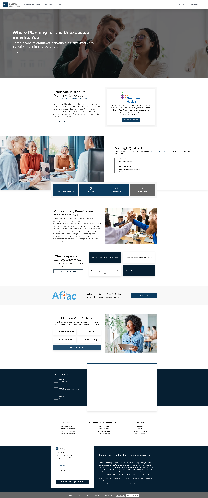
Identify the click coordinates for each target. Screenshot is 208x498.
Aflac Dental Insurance (68, 431)
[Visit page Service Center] (77, 347)
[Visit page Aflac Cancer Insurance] (91, 190)
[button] (22, 53)
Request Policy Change (140, 431)
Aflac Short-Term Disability (127, 164)
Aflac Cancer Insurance (126, 161)
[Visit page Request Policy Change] (89, 340)
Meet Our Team (104, 428)
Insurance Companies (104, 431)
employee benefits (158, 151)
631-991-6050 (62, 465)
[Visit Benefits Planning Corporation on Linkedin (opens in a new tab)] (57, 475)
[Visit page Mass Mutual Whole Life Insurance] (116, 190)
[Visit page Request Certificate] (64, 340)
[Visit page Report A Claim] (64, 332)
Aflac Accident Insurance (126, 159)
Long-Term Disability (125, 166)
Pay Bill (140, 428)
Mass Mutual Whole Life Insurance (129, 169)
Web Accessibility (140, 433)
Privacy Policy (103, 481)
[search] (204, 5)
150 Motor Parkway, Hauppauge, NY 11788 (71, 99)
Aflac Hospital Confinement (68, 433)
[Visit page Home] (12, 4)
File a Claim (140, 426)
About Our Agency (104, 426)
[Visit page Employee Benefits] (142, 190)
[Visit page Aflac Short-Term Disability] (65, 190)
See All (121, 172)
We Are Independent (104, 433)
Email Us (61, 468)
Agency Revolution (134, 478)
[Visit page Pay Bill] (89, 332)
